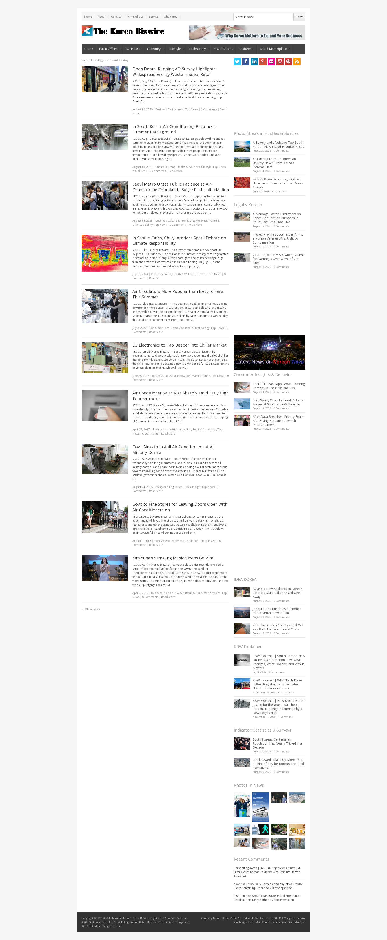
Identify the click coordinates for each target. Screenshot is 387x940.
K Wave (179, 593)
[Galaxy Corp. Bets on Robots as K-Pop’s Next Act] (279, 829)
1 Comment (285, 716)
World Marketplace (273, 49)
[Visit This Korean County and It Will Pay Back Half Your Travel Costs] (242, 628)
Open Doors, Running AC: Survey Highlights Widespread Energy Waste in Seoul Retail (174, 71)
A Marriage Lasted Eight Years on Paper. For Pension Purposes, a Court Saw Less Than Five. (277, 218)
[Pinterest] (288, 61)
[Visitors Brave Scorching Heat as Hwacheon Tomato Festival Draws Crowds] (242, 182)
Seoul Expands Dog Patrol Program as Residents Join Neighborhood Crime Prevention (267, 898)
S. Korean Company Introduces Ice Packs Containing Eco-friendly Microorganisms (268, 886)
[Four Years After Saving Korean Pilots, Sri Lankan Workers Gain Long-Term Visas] (242, 830)
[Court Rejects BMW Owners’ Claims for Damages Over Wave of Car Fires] (242, 257)
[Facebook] (245, 61)
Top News (191, 109)
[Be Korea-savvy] (124, 30)
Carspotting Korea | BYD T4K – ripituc (258, 868)
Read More (176, 171)
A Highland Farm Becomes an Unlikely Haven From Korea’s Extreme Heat (274, 163)
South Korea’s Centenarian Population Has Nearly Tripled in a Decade (277, 743)
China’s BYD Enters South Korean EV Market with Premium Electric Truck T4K (267, 872)
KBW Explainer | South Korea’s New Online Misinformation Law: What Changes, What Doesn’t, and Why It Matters (279, 662)
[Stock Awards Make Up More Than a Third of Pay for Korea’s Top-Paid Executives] (242, 762)
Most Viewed (162, 541)
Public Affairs (108, 49)
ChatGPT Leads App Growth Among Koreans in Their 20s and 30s (279, 386)
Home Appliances (182, 328)
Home (88, 17)
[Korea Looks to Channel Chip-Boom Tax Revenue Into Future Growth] (297, 797)
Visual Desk (222, 49)
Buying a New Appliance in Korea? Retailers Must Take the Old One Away (277, 593)
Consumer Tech (159, 328)
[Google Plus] (263, 61)
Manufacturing (201, 376)
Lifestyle (175, 49)
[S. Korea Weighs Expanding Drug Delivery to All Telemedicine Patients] (242, 842)
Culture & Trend (165, 167)
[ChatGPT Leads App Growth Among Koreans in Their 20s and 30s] (242, 387)
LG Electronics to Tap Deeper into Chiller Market (179, 345)
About (101, 17)
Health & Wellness (188, 167)
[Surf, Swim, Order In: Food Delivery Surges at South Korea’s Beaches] (242, 403)
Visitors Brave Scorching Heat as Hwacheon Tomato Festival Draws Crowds (278, 183)
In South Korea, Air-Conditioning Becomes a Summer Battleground (174, 129)
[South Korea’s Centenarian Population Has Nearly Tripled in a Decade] (242, 743)
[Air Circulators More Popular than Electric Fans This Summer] (105, 306)
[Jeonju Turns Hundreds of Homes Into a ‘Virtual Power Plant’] (242, 612)
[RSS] (297, 61)
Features (245, 49)
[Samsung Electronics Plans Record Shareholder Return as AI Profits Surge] (260, 829)
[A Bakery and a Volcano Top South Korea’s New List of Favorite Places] (242, 146)
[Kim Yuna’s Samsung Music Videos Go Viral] (105, 568)
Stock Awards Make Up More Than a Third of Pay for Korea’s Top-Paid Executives (278, 764)
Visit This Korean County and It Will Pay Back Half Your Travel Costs (278, 627)
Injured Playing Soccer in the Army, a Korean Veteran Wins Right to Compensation (278, 238)
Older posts (91, 609)
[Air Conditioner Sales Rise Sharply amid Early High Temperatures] (105, 405)
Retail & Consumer (204, 429)
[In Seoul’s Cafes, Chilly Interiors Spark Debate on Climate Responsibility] (105, 253)
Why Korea (170, 17)
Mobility (147, 225)
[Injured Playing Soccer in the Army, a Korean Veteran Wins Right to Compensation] (242, 237)
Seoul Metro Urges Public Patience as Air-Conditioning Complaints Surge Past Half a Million (180, 186)
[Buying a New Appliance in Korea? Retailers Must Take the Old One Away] (242, 592)
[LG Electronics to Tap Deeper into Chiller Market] (105, 357)
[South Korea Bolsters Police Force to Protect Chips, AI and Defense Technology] (297, 843)
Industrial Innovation (178, 376)
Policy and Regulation (169, 487)
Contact (116, 17)
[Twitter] (237, 61)
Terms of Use (135, 17)
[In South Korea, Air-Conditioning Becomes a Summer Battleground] (105, 137)
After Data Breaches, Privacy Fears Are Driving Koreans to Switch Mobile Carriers (278, 420)
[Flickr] (271, 61)
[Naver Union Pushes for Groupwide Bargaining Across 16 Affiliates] (279, 844)
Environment (176, 109)
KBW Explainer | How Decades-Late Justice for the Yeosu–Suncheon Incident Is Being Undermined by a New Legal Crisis (279, 706)
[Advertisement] (267, 99)
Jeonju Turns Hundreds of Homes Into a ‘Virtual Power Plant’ (277, 611)
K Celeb (168, 593)
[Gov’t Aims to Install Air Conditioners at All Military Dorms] (105, 459)
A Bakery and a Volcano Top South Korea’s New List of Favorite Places (278, 144)
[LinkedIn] (254, 61)
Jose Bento (240, 896)
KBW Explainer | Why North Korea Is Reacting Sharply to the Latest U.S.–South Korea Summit (278, 684)
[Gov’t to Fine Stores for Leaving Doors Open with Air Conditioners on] (105, 517)
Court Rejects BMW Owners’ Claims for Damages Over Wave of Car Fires (278, 259)
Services (215, 593)
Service (153, 17)
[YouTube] (280, 61)
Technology (197, 49)
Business (132, 49)
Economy (154, 49)
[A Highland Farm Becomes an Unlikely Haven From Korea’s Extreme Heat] (242, 162)
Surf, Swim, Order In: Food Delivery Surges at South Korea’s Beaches (278, 402)
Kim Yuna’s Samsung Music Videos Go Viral (173, 558)
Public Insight (192, 487)
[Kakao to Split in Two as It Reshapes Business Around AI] (279, 797)
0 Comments (281, 150)
